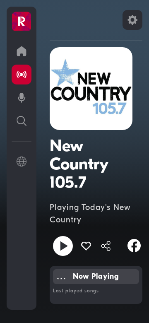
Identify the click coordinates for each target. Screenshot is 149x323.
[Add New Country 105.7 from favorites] (86, 246)
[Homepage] (21, 21)
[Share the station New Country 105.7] (106, 246)
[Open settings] (132, 20)
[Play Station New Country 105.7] (63, 246)
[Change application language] (21, 161)
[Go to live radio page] (21, 74)
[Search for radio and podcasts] (21, 121)
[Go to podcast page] (21, 98)
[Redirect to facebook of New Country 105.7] (134, 245)
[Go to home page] (21, 51)
